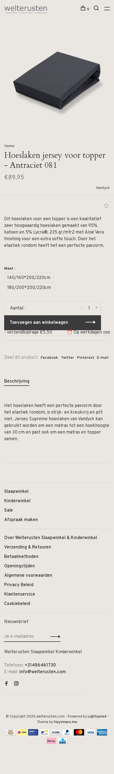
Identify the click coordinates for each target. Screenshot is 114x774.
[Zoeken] (97, 9)
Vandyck (103, 188)
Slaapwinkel (16, 491)
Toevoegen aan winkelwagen (39, 323)
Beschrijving (16, 381)
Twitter (67, 357)
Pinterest (85, 357)
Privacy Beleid (18, 585)
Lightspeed (97, 716)
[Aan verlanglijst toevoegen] (106, 207)
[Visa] (91, 734)
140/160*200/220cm (28, 278)
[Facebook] (6, 684)
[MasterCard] (79, 734)
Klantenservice (19, 594)
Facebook (49, 357)
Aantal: (17, 308)
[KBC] (63, 743)
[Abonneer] (53, 637)
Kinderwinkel (17, 501)
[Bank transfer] (56, 734)
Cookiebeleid (17, 604)
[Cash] (10, 734)
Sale (8, 510)
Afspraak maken (21, 520)
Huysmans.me (65, 722)
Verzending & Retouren (27, 547)
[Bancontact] (45, 734)
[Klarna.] (51, 743)
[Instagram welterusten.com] (16, 684)
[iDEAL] (22, 734)
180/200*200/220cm (29, 288)
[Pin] (33, 734)
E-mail (102, 357)
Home (9, 146)
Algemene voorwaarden (28, 575)
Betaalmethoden (21, 557)
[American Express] (102, 734)
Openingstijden (19, 566)
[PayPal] (67, 734)
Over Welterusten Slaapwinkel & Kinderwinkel (50, 538)
